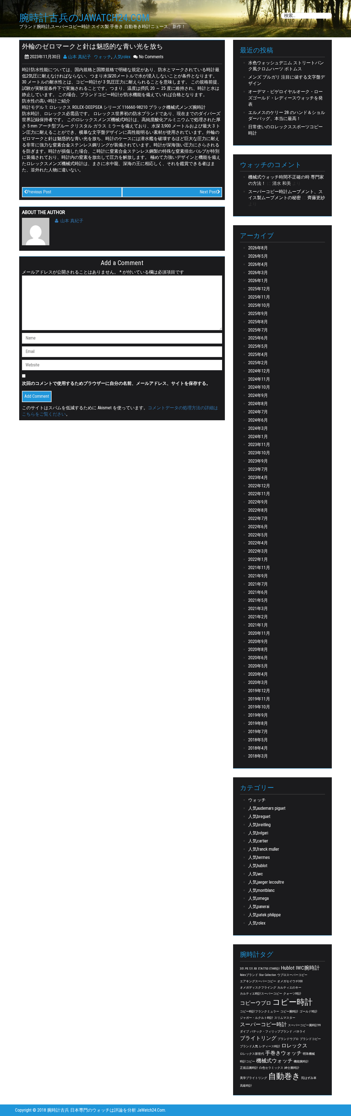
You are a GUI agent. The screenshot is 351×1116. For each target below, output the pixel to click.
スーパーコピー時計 (263, 1024)
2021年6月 (258, 592)
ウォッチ (102, 56)
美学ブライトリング (253, 1078)
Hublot (288, 968)
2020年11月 (259, 633)
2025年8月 (258, 321)
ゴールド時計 (308, 1011)
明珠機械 (309, 1054)
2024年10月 (259, 387)
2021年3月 (258, 608)
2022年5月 (258, 535)
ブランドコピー (310, 1039)
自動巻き (284, 1076)
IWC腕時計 (308, 968)
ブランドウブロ (288, 1039)
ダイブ (244, 1031)
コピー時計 (292, 1002)
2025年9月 (258, 313)
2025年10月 (259, 305)
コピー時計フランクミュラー (259, 1011)
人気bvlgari (258, 833)
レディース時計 (269, 1046)
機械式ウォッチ (274, 1060)
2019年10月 (259, 706)
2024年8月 (258, 403)
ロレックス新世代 (252, 1054)
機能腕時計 (301, 1061)
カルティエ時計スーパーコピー (261, 993)
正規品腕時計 (249, 1068)
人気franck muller (263, 849)
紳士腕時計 (291, 1068)
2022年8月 (258, 510)
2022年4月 (258, 543)
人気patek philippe (264, 914)
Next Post (208, 191)
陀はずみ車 (308, 1078)
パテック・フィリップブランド (271, 1031)
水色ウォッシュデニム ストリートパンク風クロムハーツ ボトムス (286, 66)
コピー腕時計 (289, 1011)
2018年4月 (258, 748)
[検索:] (306, 16)
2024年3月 (258, 428)
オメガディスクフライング (258, 987)
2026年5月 (258, 256)
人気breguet (259, 816)
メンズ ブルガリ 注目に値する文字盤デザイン (286, 80)
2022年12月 (259, 485)
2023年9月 (258, 461)
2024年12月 (259, 371)
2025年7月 (258, 330)
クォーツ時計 (292, 993)
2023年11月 (259, 444)
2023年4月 (258, 477)
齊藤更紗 (316, 197)
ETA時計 (274, 968)
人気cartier (258, 841)
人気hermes (259, 857)
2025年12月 (259, 288)
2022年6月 (258, 526)
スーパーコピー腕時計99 (304, 1025)
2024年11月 (259, 379)
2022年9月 (258, 502)
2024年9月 (258, 395)
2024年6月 (258, 420)
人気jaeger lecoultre (266, 882)
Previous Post (39, 191)
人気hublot (257, 865)
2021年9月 (258, 575)
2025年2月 (258, 362)
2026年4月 (258, 264)
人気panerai (258, 906)
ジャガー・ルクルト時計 (256, 1018)
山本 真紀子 (79, 56)
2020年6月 (258, 657)
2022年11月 (259, 493)
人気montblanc (261, 890)
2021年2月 (258, 616)
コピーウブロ (255, 1003)
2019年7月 (258, 731)
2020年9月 (258, 641)
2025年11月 (259, 297)
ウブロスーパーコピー (292, 975)
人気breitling (259, 824)
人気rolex (122, 56)
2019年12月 (259, 690)
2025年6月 (258, 338)
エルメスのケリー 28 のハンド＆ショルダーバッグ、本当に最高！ (286, 115)
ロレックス (294, 1045)
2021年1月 (258, 625)
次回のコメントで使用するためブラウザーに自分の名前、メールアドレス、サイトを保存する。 (116, 383)
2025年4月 (258, 354)
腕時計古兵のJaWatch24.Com (84, 18)
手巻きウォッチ (283, 1053)
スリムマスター (284, 1018)
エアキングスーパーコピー (258, 981)
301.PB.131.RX (248, 968)
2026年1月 (258, 280)
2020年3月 (258, 682)
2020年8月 (258, 649)
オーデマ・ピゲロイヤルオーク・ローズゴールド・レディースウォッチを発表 (285, 98)
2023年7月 (258, 469)
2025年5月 (258, 346)
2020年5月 (258, 666)
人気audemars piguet (266, 808)
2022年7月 (258, 518)
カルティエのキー (289, 987)
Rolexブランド (249, 975)
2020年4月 (258, 674)
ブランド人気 (249, 1046)
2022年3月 (258, 551)
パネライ (299, 1031)
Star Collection (267, 975)
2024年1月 (258, 436)
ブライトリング (258, 1038)
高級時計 (246, 1085)
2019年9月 (258, 715)
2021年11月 (259, 567)
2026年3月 (258, 272)
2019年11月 (259, 699)
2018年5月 (258, 739)
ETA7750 (263, 968)
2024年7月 (258, 411)
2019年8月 (258, 723)
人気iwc (255, 873)
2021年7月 (258, 584)
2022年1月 (258, 559)
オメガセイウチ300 (289, 981)
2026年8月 (258, 248)
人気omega (258, 898)
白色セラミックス (271, 1068)
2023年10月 (259, 452)
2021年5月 (258, 600)
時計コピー (247, 1061)
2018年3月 (258, 756)
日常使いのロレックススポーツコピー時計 (285, 130)
